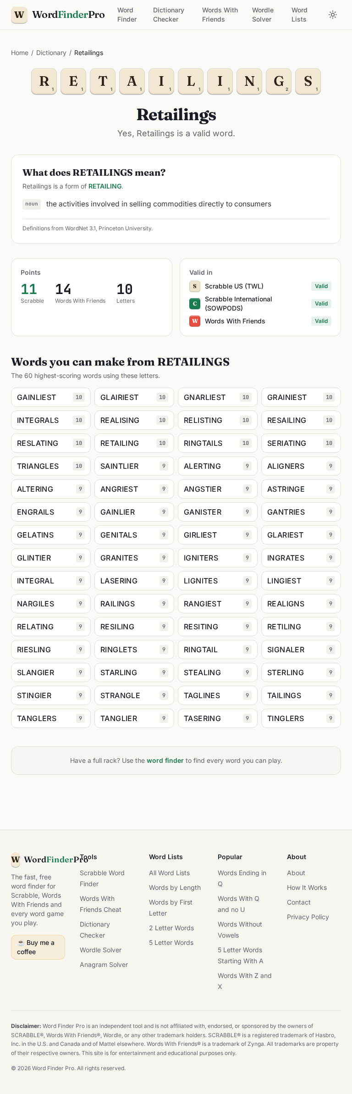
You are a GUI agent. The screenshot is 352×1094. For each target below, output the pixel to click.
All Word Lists (169, 873)
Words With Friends (220, 14)
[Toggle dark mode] (332, 14)
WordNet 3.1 (80, 228)
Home (19, 52)
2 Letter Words (171, 928)
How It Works (307, 887)
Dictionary (51, 52)
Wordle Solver (263, 14)
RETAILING (104, 186)
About (296, 873)
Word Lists (300, 14)
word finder (165, 760)
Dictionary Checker (168, 14)
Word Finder (127, 14)
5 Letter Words (171, 942)
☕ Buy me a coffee (36, 947)
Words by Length (175, 887)
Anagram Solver (104, 964)
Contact (299, 902)
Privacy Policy (308, 917)
